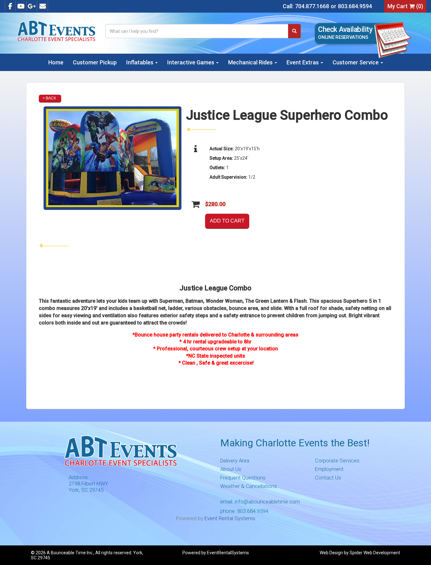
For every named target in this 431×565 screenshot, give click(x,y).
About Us (230, 469)
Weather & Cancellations (248, 486)
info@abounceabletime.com (267, 501)
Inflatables (140, 62)
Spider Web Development (375, 552)
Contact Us (328, 477)
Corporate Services (337, 460)
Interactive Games (191, 62)
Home (55, 62)
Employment (329, 469)
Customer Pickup (95, 62)
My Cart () (405, 6)
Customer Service (356, 62)
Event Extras (303, 62)
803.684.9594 (355, 6)
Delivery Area (234, 460)
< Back (49, 98)
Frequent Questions (243, 477)
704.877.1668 (312, 6)
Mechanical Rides (251, 62)
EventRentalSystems (228, 552)
